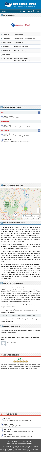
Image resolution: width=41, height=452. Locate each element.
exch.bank (17, 55)
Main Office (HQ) (9, 134)
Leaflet (24, 219)
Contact (31, 443)
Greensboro (5, 121)
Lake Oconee (8, 125)
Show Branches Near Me (32, 216)
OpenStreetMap (36, 219)
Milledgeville (5, 130)
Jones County (8, 116)
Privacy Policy (25, 443)
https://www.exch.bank (12, 268)
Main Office (7, 419)
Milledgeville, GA (6, 312)
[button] (25, 193)
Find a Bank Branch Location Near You (20, 441)
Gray (2, 112)
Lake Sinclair (8, 139)
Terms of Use (19, 443)
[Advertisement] (20, 83)
